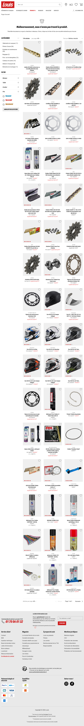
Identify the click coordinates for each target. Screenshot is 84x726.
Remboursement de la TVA (51, 643)
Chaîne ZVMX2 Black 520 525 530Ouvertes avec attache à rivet (52, 175)
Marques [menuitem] (40, 10)
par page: (34, 38)
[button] (60, 4)
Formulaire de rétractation (71, 646)
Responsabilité (47, 646)
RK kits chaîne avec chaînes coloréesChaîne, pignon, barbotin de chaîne (53, 450)
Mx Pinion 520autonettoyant (32, 103)
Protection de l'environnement (72, 651)
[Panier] (81, 4)
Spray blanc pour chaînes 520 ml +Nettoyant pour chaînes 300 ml (32, 175)
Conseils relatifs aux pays (29, 640)
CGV (65, 638)
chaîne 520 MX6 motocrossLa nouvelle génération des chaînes (32, 69)
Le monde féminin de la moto (30, 635)
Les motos (25, 653)
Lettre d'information (7, 646)
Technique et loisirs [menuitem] (21, 10)
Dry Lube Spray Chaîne (73, 555)
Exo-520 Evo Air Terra (73, 349)
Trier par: (65, 38)
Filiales (45, 638)
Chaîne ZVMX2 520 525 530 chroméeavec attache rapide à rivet (53, 211)
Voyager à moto (26, 651)
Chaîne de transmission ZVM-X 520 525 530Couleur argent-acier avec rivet (32, 211)
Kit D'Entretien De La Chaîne (74, 590)
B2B (2, 638)
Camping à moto (27, 659)
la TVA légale (45, 714)
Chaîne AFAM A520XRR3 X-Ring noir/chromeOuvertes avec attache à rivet (53, 69)
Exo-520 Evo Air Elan (32, 349)
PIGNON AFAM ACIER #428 (32, 279)
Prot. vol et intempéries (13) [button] (10, 57)
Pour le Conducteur (27, 656)
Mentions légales (69, 635)
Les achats (46, 640)
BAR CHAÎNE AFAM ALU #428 (73, 138)
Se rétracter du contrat (7, 656)
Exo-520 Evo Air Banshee (53, 349)
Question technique (6, 640)
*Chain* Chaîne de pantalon (74, 414)
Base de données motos (8, 643)
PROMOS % (9, 100)
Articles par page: (28, 601)
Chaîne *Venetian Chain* (73, 449)
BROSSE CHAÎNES (73, 485)
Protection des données (71, 640)
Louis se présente (48, 635)
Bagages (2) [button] (6, 54)
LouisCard (4, 651)
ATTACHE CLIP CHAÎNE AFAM (73, 67)
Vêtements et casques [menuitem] (7, 10)
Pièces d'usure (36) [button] (8, 46)
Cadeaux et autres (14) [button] (9, 60)
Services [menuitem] (56, 10)
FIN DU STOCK (9, 104)
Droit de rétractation (70, 643)
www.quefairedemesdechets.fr (38, 672)
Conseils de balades (28, 638)
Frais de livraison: (32, 716)
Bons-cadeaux (5, 648)
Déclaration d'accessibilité (71, 648)
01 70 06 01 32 (14, 622)
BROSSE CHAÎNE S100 (53, 520)
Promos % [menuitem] (32, 10)
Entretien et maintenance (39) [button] (10, 50)
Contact (3, 635)
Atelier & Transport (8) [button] (9, 64)
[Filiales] (66, 4)
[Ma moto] (71, 4)
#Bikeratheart (26, 648)
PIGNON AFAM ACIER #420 (74, 246)
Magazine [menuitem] (48, 10)
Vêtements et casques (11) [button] (10, 43)
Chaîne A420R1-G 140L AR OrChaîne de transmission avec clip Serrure (73, 211)
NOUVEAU (8, 96)
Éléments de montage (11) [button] (10, 67)
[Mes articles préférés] (76, 4)
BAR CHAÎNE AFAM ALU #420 (52, 138)
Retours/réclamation (7, 653)
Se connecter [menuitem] (79, 10)
